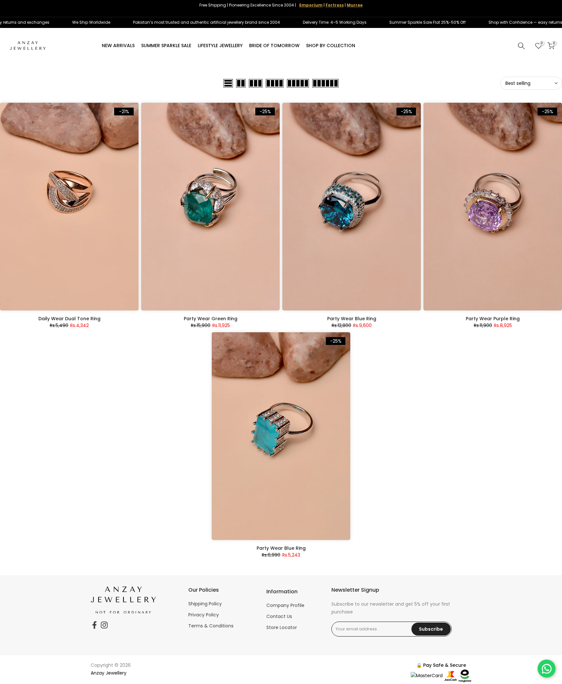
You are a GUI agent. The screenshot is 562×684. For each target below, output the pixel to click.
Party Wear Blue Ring (351, 318)
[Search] (521, 46)
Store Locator (281, 627)
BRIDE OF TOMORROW (274, 45)
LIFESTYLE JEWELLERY (220, 45)
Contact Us (279, 616)
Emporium (311, 5)
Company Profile (285, 605)
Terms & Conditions (211, 626)
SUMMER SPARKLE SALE (166, 45)
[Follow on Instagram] (104, 625)
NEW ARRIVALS (118, 45)
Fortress (335, 5)
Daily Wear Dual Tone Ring (69, 318)
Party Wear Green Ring (210, 318)
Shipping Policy (205, 603)
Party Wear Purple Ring (493, 318)
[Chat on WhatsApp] (546, 668)
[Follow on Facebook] (94, 625)
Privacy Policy (203, 615)
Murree (355, 5)
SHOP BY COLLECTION (330, 45)
